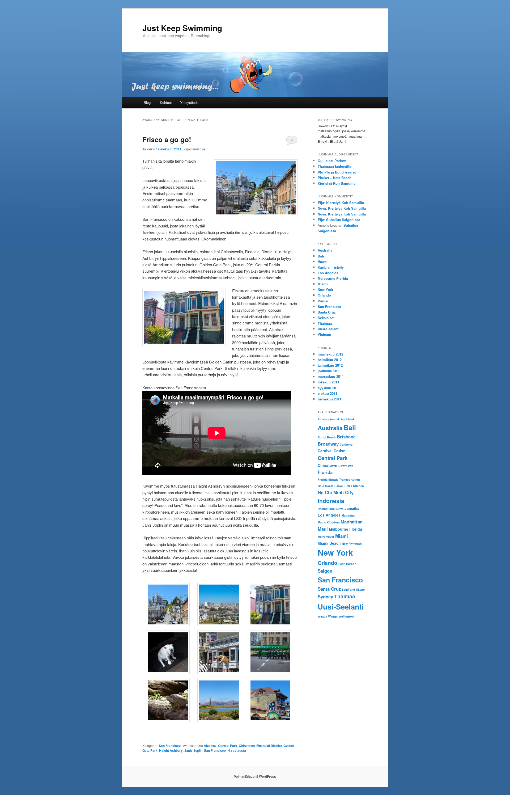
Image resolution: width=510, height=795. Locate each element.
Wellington (346, 616)
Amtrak (335, 419)
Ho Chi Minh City (336, 492)
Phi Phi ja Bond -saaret (337, 172)
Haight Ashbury (171, 750)
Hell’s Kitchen (354, 486)
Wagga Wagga (328, 616)
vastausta (237, 750)
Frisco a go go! (166, 139)
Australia (325, 250)
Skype (360, 589)
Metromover (326, 537)
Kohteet (166, 102)
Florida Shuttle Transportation (339, 479)
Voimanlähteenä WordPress (255, 776)
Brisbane (346, 436)
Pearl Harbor (347, 564)
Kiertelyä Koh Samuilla (336, 183)
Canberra (346, 444)
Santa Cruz (327, 312)
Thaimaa (325, 323)
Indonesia (331, 501)
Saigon (325, 571)
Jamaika (352, 508)
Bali (321, 256)
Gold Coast (325, 486)
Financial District (269, 745)
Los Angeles (328, 272)
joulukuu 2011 (329, 370)
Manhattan (352, 521)
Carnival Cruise (331, 450)
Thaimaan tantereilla (334, 166)
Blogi (147, 102)
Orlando (324, 295)
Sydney (325, 596)
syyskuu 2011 (329, 387)
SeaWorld (348, 589)
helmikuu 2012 (330, 359)
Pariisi (323, 300)
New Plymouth (352, 543)
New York (325, 289)
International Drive (330, 509)
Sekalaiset (326, 317)
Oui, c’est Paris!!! (332, 160)
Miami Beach (329, 543)
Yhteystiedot (189, 102)
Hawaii (323, 261)
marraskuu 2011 (331, 376)
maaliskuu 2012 (330, 354)
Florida (325, 472)
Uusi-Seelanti (328, 328)
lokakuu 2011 (328, 381)
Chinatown (247, 745)
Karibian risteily (331, 267)
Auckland (347, 419)
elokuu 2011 (327, 393)
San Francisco (170, 745)
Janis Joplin (193, 750)
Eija (202, 149)
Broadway (328, 444)
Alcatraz (210, 745)
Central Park (227, 745)
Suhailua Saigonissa (343, 219)
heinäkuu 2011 (329, 398)
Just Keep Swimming (182, 27)
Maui (323, 529)
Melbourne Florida (333, 278)
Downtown (345, 466)
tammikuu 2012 (330, 365)
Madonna (348, 515)
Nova (322, 208)
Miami (323, 283)
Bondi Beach (327, 437)
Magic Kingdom (328, 522)
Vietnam (324, 334)
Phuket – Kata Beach (334, 177)
